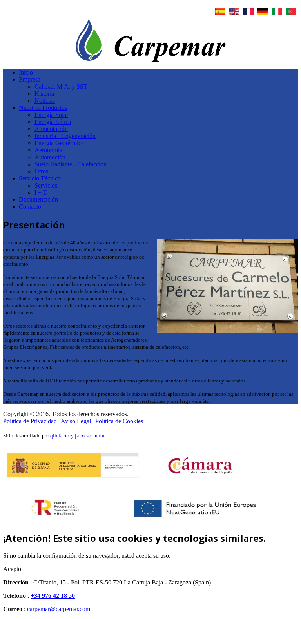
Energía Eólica (52, 121)
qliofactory (62, 436)
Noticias (44, 100)
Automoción (49, 157)
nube (100, 436)
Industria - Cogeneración (65, 136)
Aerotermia (48, 150)
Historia (44, 93)
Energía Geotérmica (59, 143)
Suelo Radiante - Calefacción (70, 164)
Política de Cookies (119, 421)
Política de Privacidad (30, 421)
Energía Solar (51, 114)
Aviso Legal (76, 421)
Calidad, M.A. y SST (60, 86)
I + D (41, 192)
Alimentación (51, 129)
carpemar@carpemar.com (58, 609)
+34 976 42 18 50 (53, 595)
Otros (41, 171)
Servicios (45, 185)
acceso (84, 436)
